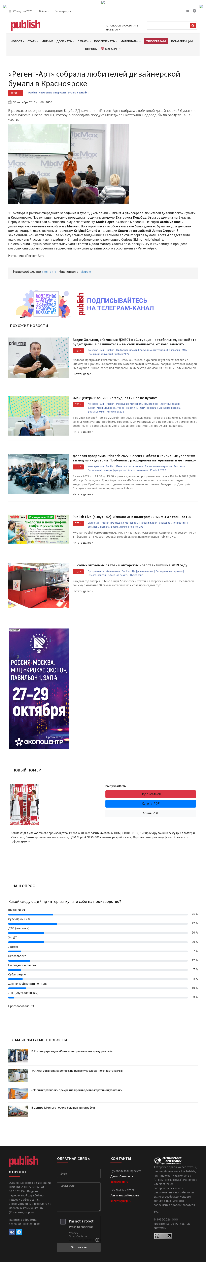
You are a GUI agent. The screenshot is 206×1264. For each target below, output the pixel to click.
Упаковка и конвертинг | (173, 522)
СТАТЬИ (33, 41)
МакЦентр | (165, 407)
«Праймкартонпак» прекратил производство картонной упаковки (77, 1090)
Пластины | (133, 407)
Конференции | (96, 350)
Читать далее (82, 374)
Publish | (111, 350)
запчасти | (107, 354)
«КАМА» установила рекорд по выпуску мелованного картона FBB (77, 1070)
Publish (33, 92)
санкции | (94, 354)
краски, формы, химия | (115, 526)
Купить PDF (151, 804)
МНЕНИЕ (47, 41)
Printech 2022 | (122, 354)
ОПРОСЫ (91, 49)
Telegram (85, 271)
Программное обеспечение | (104, 571)
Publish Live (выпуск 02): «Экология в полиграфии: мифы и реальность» (132, 516)
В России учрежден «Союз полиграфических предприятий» (71, 1051)
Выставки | (175, 350)
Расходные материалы (53, 92)
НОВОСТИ (17, 41)
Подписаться (151, 794)
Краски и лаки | (149, 522)
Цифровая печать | (127, 350)
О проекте (19, 1172)
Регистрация (63, 11)
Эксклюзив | (95, 470)
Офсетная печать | (118, 575)
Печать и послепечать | (130, 466)
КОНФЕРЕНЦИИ (182, 41)
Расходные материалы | (153, 350)
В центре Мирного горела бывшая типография (63, 1107)
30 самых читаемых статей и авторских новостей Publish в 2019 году (130, 565)
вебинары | (94, 526)
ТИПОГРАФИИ (156, 41)
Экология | (94, 522)
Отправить (79, 1247)
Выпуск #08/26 (115, 786)
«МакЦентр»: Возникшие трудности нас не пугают (115, 397)
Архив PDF (151, 813)
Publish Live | (137, 526)
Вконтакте (49, 271)
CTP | (143, 407)
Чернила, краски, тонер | (111, 407)
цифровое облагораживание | (131, 470)
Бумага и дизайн (78, 92)
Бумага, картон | (97, 575)
